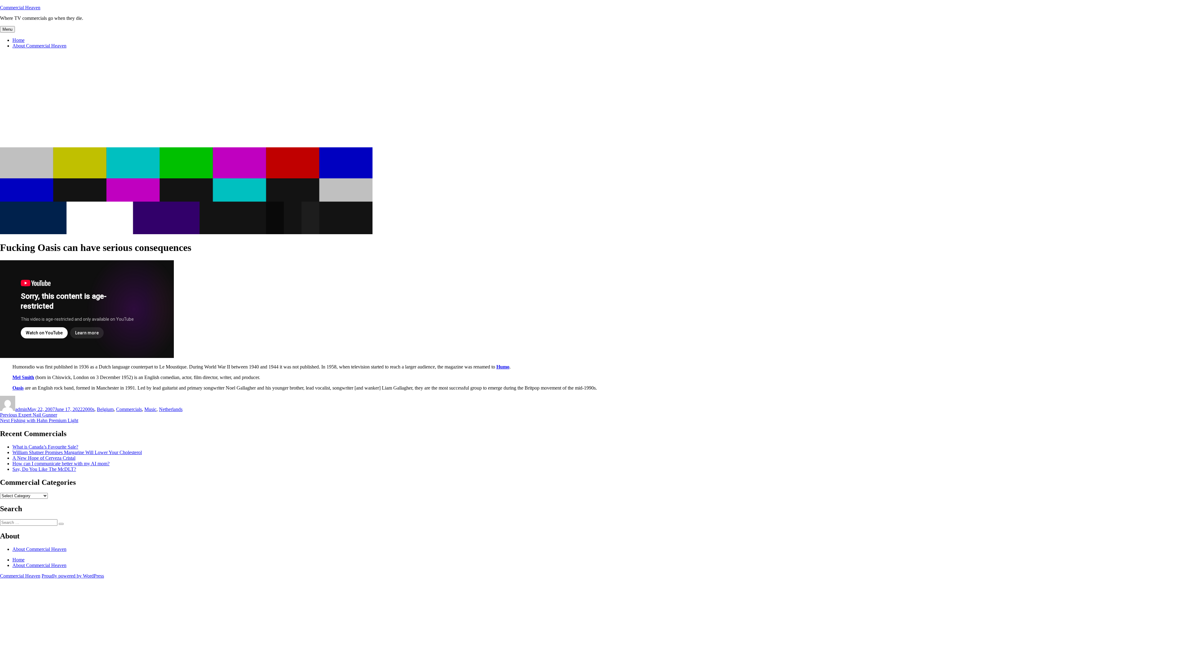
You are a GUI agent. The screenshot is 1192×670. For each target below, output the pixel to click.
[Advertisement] (596, 100)
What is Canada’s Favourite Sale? (45, 446)
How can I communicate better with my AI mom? (61, 463)
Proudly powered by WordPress (73, 575)
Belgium (105, 409)
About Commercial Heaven (39, 45)
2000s (88, 409)
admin (21, 409)
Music (150, 409)
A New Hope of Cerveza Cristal (43, 458)
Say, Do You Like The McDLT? (44, 469)
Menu (7, 29)
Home (18, 40)
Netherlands (171, 409)
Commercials (129, 409)
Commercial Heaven (20, 7)
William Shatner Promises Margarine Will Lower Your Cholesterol (77, 452)
